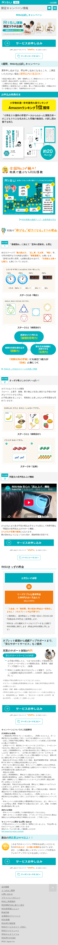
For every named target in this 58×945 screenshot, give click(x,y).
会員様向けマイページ (10, 916)
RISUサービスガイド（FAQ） (14, 927)
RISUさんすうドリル (10, 934)
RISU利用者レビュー (10, 909)
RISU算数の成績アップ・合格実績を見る (38, 219)
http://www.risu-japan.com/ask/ (12, 831)
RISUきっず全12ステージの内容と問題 (20, 369)
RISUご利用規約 (8, 901)
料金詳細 (5, 912)
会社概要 (53, 3)
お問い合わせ (7, 894)
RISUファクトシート (10, 930)
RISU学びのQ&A (8, 938)
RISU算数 (5, 920)
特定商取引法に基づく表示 (12, 905)
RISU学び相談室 (8, 923)
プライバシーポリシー (10, 898)
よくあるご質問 (8, 890)
